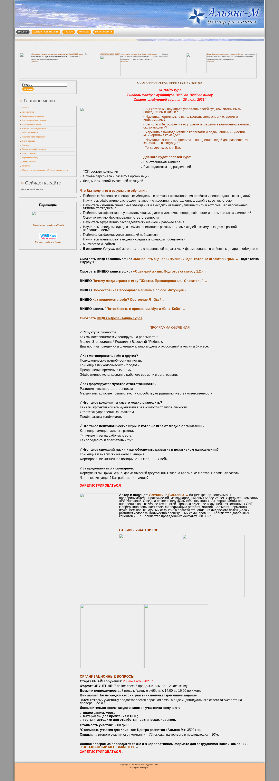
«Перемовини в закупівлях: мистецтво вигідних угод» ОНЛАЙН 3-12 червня (57, 54)
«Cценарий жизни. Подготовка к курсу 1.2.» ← (170, 271)
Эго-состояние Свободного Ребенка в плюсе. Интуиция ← (140, 290)
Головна (23, 32)
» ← (236, 259)
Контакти (84, 32)
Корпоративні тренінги (45, 32)
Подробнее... (35, 62)
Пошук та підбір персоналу (33, 137)
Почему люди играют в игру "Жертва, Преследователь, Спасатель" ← (150, 281)
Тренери (68, 32)
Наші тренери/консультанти (34, 120)
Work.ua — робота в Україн (48, 242)
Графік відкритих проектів (33, 116)
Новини (25, 145)
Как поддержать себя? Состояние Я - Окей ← (129, 299)
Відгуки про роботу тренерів (34, 149)
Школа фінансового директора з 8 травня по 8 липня (225, 54)
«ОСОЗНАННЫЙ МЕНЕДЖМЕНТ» (107, 747)
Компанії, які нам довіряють (34, 128)
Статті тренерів (28, 141)
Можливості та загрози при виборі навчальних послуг (45, 170)
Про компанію (28, 112)
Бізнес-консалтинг (30, 133)
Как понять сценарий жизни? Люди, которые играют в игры (184, 259)
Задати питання (29, 162)
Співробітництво (29, 153)
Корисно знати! (103, 32)
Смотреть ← (113, 318)
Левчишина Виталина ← (169, 495)
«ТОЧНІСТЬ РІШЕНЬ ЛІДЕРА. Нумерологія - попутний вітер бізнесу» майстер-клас (128, 54)
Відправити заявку (30, 158)
